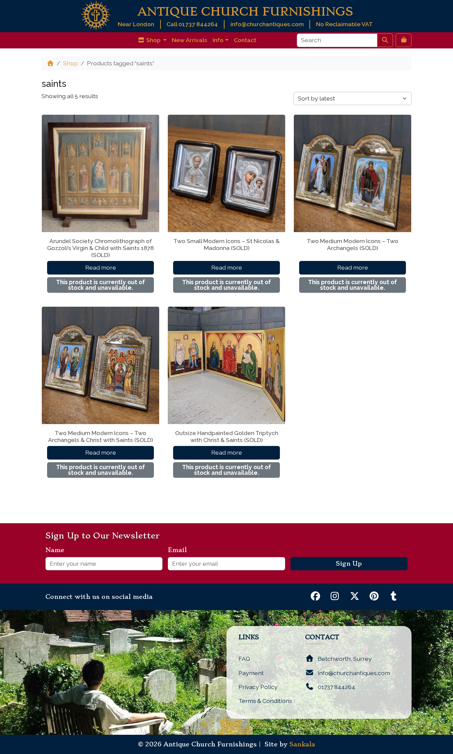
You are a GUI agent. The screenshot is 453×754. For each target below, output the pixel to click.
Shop (70, 63)
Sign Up (349, 563)
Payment (251, 672)
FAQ (244, 658)
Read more (100, 267)
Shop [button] (153, 39)
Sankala (302, 744)
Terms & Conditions (265, 700)
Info (218, 39)
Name (57, 550)
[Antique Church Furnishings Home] (95, 14)
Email (180, 550)
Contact (245, 39)
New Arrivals (189, 39)
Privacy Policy (258, 686)
